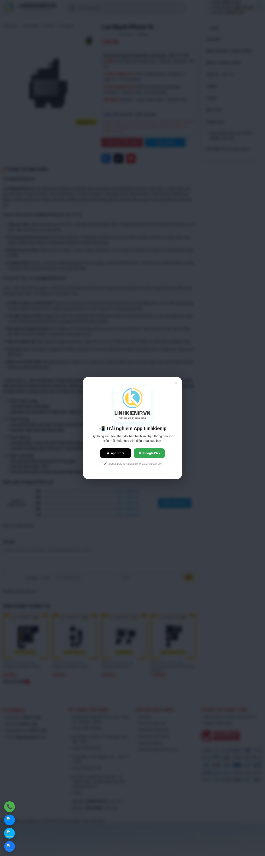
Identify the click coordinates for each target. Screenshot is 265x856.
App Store (117, 453)
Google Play (151, 453)
